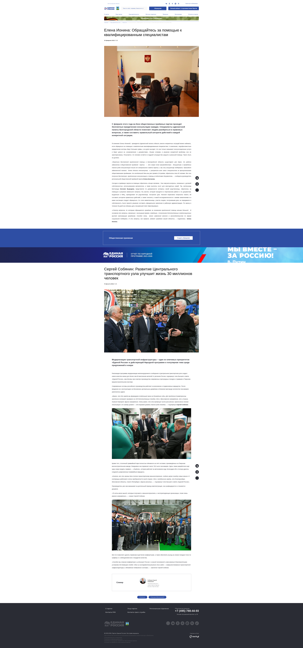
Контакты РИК (110, 612)
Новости (124, 22)
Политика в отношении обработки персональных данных (120, 640)
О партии (106, 14)
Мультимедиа (178, 14)
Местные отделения (151, 14)
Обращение (157, 8)
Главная (106, 22)
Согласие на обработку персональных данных (117, 642)
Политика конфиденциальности (113, 639)
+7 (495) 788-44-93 (187, 610)
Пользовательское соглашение (113, 637)
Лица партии (119, 14)
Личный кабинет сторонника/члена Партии (183, 8)
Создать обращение (183, 238)
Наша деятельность (134, 14)
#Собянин (142, 597)
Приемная (165, 14)
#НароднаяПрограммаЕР (157, 597)
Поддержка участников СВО (151, 18)
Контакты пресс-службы (136, 612)
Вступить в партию (193, 14)
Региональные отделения (159, 609)
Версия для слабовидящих (191, 3)
